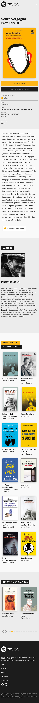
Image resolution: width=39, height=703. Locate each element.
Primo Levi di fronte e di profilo (9, 415)
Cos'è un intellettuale (7, 486)
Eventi (3, 673)
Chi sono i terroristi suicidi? (28, 450)
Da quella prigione (9, 378)
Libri (3, 665)
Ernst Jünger (25, 618)
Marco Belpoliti (10, 23)
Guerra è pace (8, 613)
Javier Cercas (7, 489)
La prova (24, 485)
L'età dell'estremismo (9, 559)
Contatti (4, 681)
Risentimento (26, 558)
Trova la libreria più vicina (19, 89)
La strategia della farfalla (9, 523)
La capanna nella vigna (27, 614)
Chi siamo (4, 677)
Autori (4, 669)
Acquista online (19, 83)
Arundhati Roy (7, 616)
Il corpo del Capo (9, 449)
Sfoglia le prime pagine (16, 228)
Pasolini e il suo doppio (27, 379)
